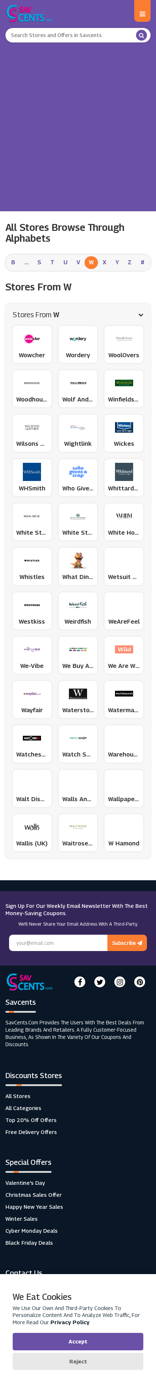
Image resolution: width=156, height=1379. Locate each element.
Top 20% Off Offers (31, 1120)
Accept (78, 1341)
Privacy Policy (70, 1322)
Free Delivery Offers (31, 1132)
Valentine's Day (25, 1182)
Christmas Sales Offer (33, 1194)
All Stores (17, 1096)
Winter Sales (21, 1218)
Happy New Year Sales (34, 1206)
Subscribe (124, 943)
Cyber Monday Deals (31, 1230)
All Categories (23, 1108)
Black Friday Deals (29, 1242)
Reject (78, 1361)
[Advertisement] (78, 124)
